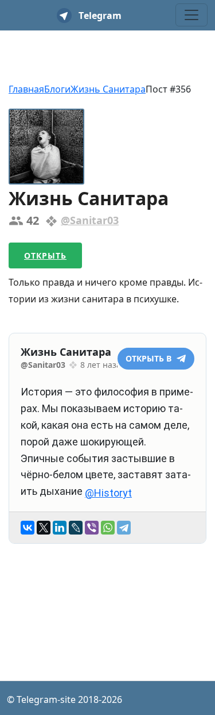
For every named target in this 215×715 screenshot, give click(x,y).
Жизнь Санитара (108, 89)
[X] (43, 528)
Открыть (45, 255)
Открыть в (150, 358)
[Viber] (92, 528)
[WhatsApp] (108, 528)
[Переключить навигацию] (191, 14)
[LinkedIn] (60, 528)
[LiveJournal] (76, 528)
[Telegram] (124, 528)
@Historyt (108, 493)
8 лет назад (103, 364)
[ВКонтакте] (27, 528)
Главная (26, 89)
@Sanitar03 (90, 220)
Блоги (57, 89)
